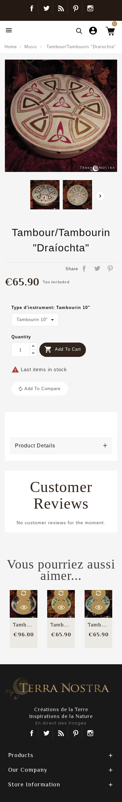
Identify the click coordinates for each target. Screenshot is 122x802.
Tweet (97, 268)
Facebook (31, 8)
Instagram (90, 8)
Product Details (35, 445)
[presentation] (100, 196)
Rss (61, 732)
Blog (61, 8)
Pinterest (75, 8)
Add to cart (62, 349)
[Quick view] (24, 607)
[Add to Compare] (24, 593)
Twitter (46, 8)
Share (84, 268)
